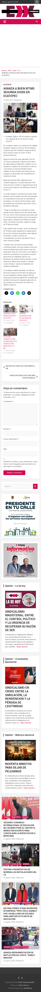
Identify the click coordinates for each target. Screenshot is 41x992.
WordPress (28, 988)
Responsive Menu (37, 2)
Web (5, 449)
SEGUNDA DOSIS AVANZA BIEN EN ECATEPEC (9, 316)
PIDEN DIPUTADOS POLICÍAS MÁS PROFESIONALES (22, 376)
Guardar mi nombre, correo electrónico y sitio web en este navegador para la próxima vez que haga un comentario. (20, 464)
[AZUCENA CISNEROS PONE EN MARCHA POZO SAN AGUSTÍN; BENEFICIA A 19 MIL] (10, 332)
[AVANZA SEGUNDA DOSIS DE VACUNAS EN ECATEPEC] (26, 308)
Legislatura (16, 864)
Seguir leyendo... (22, 647)
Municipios (16, 817)
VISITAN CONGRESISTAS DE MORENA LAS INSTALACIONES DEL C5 (20, 872)
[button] (14, 110)
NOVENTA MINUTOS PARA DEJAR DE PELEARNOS (18, 767)
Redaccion (18, 100)
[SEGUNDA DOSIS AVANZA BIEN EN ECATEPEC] (10, 308)
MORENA (26, 864)
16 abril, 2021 (8, 100)
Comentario (8, 401)
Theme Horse (23, 985)
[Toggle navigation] (5, 21)
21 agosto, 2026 (9, 839)
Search (35, 486)
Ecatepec (7, 85)
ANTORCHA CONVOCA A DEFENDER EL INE (20, 367)
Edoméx (7, 817)
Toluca (25, 817)
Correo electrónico (11, 439)
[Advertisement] (20, 46)
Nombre (7, 429)
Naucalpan (26, 903)
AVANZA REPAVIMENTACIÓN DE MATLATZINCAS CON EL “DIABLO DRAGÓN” (19, 955)
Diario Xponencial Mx (26, 982)
